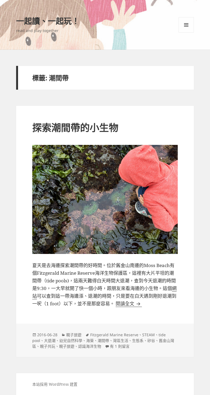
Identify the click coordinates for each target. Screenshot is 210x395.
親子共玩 (47, 346)
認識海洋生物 (89, 346)
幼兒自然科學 (70, 340)
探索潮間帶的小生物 (75, 127)
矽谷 (151, 340)
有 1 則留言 (120, 346)
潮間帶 (103, 340)
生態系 (138, 340)
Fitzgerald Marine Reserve (114, 334)
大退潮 (50, 340)
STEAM (148, 334)
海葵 (90, 340)
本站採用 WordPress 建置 (54, 384)
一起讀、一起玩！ (48, 21)
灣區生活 (120, 340)
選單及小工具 (186, 25)
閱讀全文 (129, 303)
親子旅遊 (73, 334)
